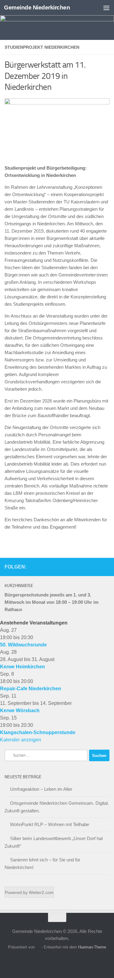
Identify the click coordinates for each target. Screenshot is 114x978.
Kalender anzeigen (20, 739)
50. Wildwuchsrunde (23, 644)
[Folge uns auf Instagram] (105, 566)
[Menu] (106, 7)
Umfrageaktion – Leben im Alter (41, 789)
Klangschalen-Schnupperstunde (37, 732)
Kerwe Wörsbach (20, 710)
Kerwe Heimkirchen (22, 666)
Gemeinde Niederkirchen (37, 7)
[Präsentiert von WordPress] (38, 947)
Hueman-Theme (92, 947)
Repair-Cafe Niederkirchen (30, 688)
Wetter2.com (41, 892)
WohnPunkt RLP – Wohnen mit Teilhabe (49, 824)
